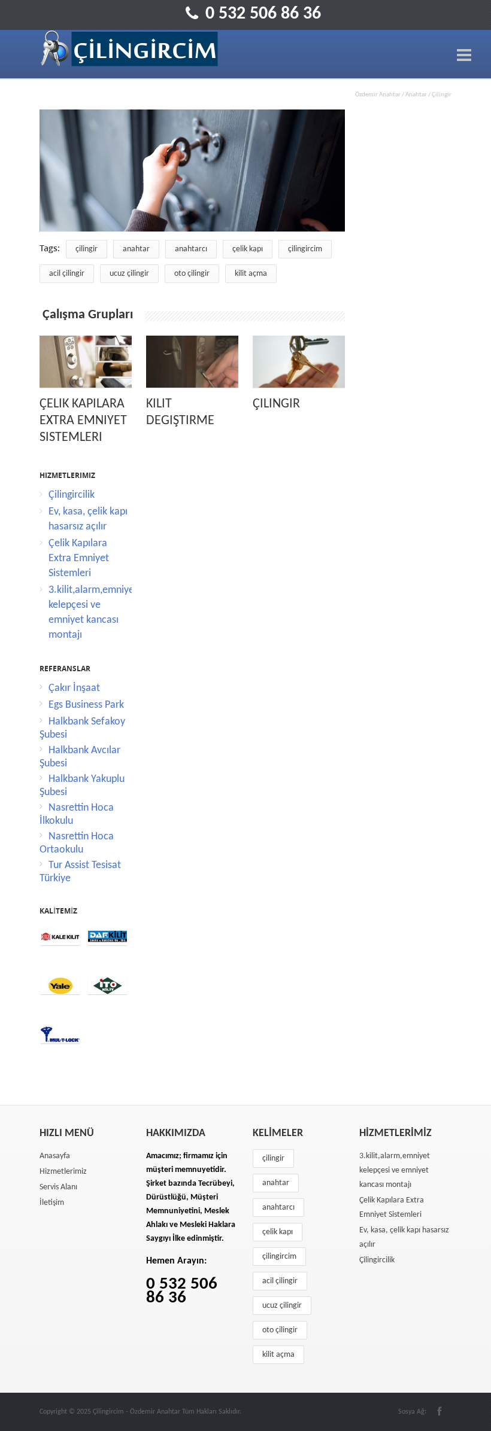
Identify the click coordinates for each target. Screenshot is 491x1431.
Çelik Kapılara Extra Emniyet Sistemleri (83, 420)
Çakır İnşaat (74, 688)
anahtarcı (191, 249)
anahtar (136, 249)
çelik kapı (247, 249)
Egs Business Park (86, 705)
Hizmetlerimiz (63, 1171)
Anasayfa (55, 1156)
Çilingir (276, 404)
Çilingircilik (72, 495)
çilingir (86, 249)
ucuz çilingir (129, 273)
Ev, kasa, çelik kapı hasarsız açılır (404, 1237)
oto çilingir (192, 273)
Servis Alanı (58, 1187)
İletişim (52, 1202)
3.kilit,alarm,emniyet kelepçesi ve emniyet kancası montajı (394, 1170)
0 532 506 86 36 (263, 14)
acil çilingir (66, 273)
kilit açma (251, 273)
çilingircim (305, 249)
